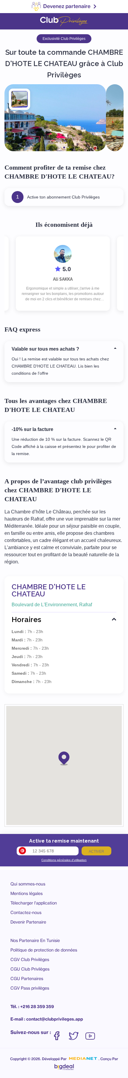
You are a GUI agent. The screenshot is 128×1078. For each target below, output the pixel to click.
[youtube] (90, 1033)
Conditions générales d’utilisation (64, 860)
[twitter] (76, 1033)
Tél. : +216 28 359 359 (32, 1006)
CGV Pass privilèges (29, 987)
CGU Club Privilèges (29, 968)
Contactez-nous (25, 912)
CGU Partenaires (26, 978)
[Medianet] (83, 1058)
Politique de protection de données (43, 949)
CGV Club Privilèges (29, 959)
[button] (64, 758)
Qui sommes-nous (27, 883)
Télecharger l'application (33, 902)
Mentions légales (26, 893)
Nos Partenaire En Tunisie (35, 940)
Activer (96, 851)
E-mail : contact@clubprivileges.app (46, 1019)
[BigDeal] (64, 1065)
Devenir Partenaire (28, 921)
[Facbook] (60, 1033)
